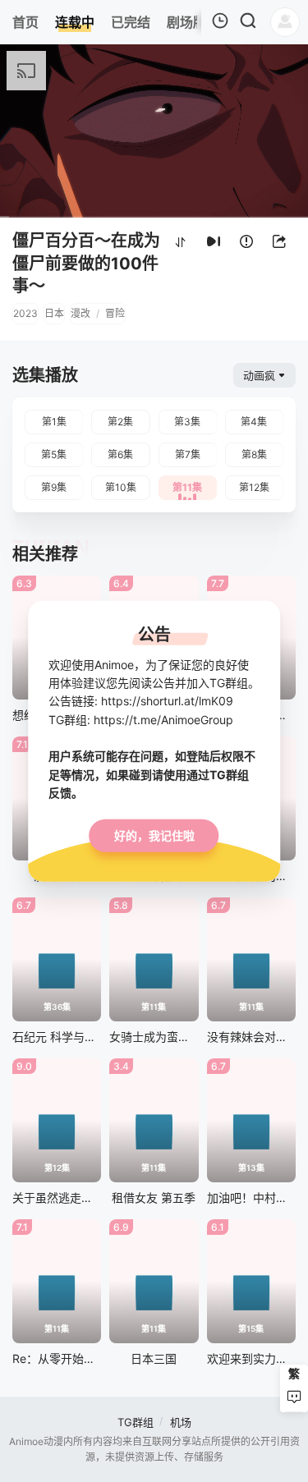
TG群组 (135, 1422)
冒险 (115, 313)
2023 (25, 313)
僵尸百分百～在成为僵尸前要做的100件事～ (86, 263)
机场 (180, 1422)
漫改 (80, 313)
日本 (54, 313)
